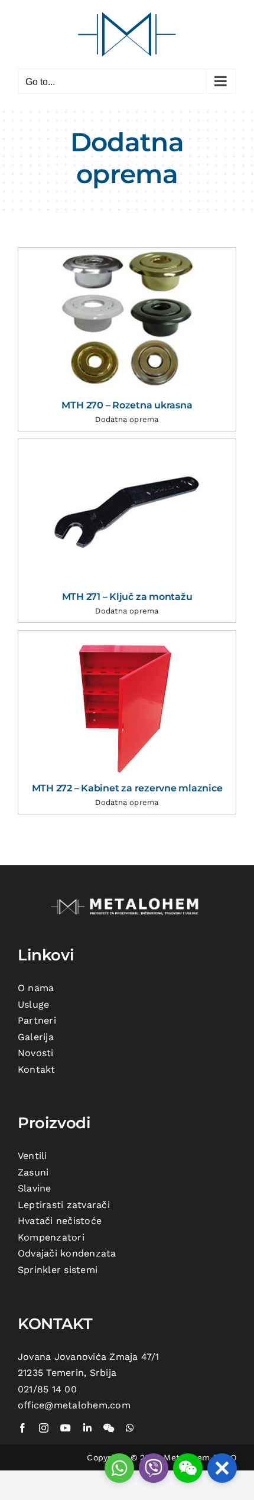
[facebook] (22, 1428)
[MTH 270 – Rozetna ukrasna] (127, 321)
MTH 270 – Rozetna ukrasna (126, 405)
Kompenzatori (51, 1237)
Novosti (36, 1053)
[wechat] (108, 1428)
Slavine (34, 1188)
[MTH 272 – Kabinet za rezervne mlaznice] (127, 704)
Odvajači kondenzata (67, 1253)
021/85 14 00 (47, 1389)
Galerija (36, 1037)
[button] (222, 1468)
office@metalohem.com (74, 1405)
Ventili (32, 1155)
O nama (36, 987)
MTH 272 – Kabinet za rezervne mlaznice (127, 788)
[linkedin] (87, 1428)
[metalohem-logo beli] (127, 899)
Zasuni (33, 1172)
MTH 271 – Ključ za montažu (127, 596)
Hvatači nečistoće (60, 1220)
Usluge (33, 1004)
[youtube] (65, 1428)
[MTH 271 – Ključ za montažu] (127, 512)
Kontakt (37, 1069)
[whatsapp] (130, 1428)
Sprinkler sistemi (57, 1269)
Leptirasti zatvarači (64, 1204)
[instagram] (43, 1428)
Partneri (37, 1020)
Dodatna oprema (126, 419)
